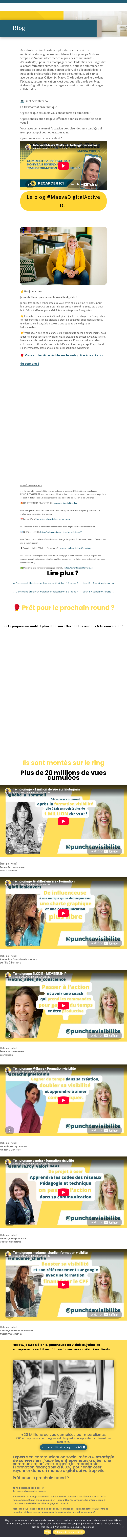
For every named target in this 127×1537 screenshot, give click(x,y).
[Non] (123, 1526)
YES (47, 1532)
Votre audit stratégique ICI (62, 1447)
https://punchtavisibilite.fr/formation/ (75, 548)
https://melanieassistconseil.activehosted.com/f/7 (61, 532)
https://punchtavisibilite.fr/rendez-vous (53, 519)
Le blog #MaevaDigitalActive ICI (63, 201)
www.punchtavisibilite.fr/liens (65, 503)
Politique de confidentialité (69, 1532)
